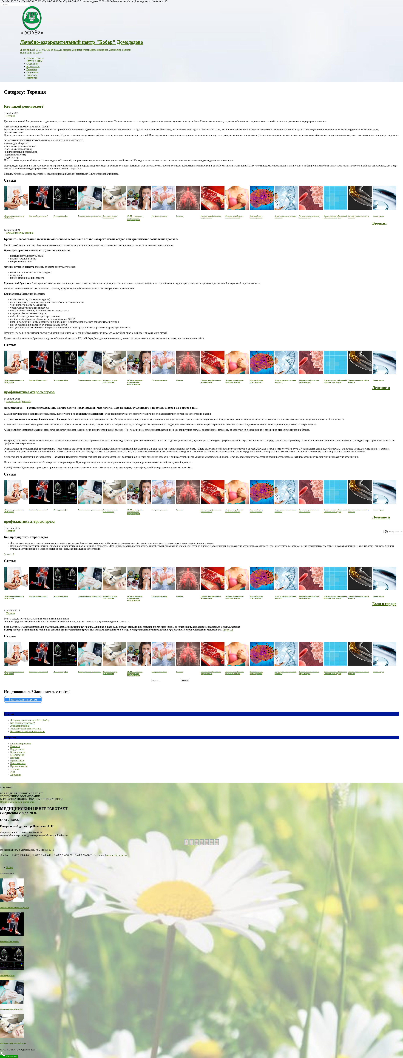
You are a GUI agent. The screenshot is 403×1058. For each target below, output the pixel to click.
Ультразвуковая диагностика (25, 728)
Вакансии (31, 75)
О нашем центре (35, 58)
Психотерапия (18, 763)
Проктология (17, 760)
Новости (15, 757)
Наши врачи (33, 66)
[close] (401, 532)
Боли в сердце (384, 604)
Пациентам (32, 72)
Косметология (17, 752)
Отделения (32, 63)
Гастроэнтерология (20, 743)
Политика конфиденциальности (17, 802)
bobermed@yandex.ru (116, 855)
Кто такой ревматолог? (24, 106)
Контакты (31, 77)
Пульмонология (14, 232)
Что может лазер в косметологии (27, 731)
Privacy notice (394, 532)
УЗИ (12, 772)
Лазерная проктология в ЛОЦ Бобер (29, 720)
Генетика (15, 746)
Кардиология (13, 401)
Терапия (10, 116)
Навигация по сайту (31, 52)
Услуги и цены (34, 60)
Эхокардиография (19, 725)
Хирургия (15, 774)
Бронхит (379, 223)
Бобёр (9, 867)
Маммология (17, 755)
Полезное (31, 69)
